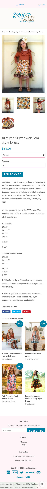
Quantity (5, 161)
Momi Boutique (30, 468)
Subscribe (36, 430)
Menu (21, 4)
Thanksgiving (13, 32)
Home (4, 32)
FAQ (23, 445)
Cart (43, 5)
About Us (23, 442)
